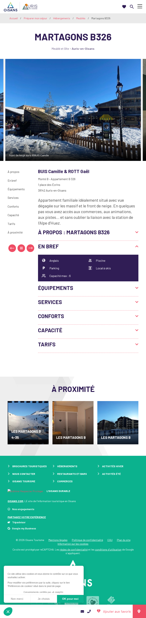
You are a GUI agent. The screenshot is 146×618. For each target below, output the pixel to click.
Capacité (13, 215)
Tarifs (11, 224)
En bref (12, 180)
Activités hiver (112, 466)
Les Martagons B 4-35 (26, 434)
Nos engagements (23, 509)
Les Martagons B (71, 437)
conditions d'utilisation (108, 549)
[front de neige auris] (73, 110)
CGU (110, 540)
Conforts (13, 206)
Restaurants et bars (72, 473)
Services (13, 197)
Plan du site (123, 540)
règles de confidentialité (74, 549)
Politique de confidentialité (87, 540)
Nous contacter (23, 473)
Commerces (65, 481)
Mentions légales (57, 540)
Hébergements (62, 18)
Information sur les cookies (73, 543)
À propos (13, 171)
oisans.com (15, 501)
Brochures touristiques (29, 466)
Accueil (14, 18)
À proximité (15, 232)
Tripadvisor (18, 522)
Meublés (81, 18)
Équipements (16, 189)
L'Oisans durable (58, 491)
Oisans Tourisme (23, 481)
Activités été (111, 473)
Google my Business (24, 528)
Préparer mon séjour (36, 18)
